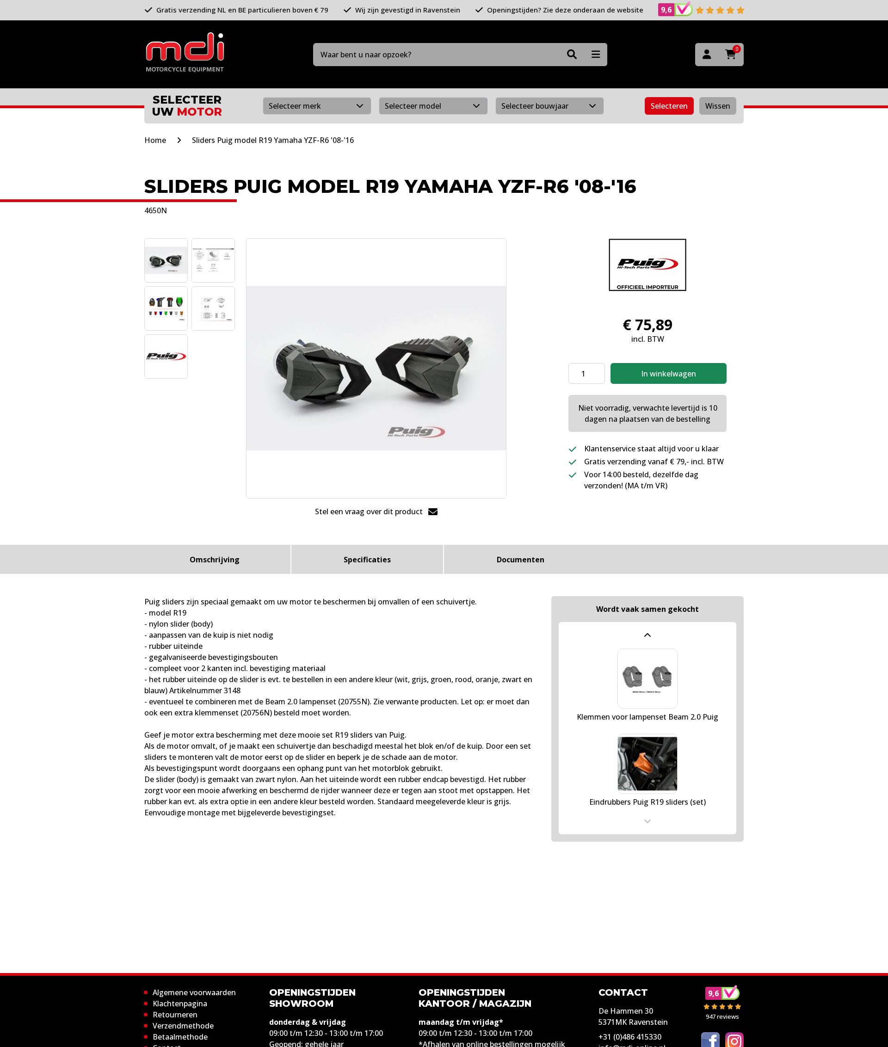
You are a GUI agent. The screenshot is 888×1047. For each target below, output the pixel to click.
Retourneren (175, 1015)
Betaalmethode (180, 1037)
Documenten (520, 559)
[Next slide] (647, 821)
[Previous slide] (647, 635)
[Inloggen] (706, 54)
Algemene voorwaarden (194, 992)
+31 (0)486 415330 (629, 1037)
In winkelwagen (668, 374)
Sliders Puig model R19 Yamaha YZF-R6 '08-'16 (273, 140)
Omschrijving (215, 559)
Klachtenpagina (180, 1003)
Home (155, 140)
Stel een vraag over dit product (370, 511)
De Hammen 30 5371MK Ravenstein (633, 1016)
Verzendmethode (183, 1026)
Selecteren (669, 106)
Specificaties (367, 559)
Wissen (717, 106)
